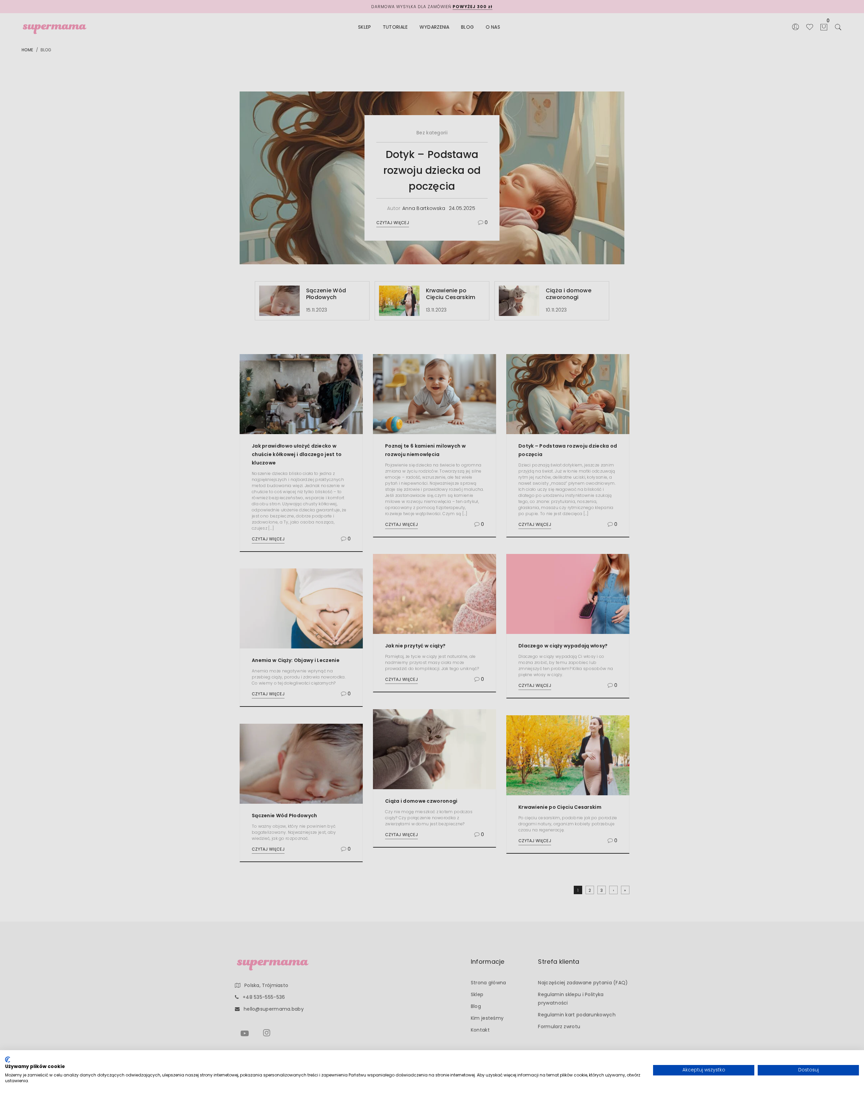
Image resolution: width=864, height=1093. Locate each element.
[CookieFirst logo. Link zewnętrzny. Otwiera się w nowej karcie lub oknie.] (7, 1060)
